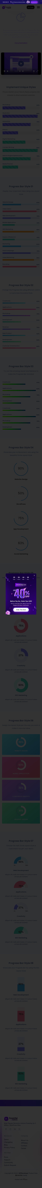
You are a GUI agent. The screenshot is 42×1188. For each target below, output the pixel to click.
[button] (34, 575)
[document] (21, 594)
